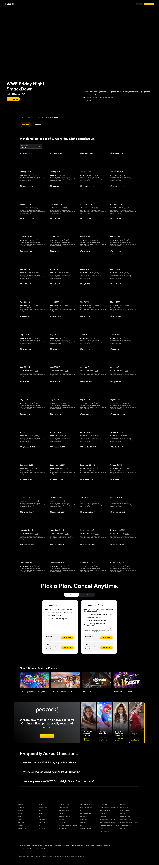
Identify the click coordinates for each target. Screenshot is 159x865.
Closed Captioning (125, 810)
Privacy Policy (37, 845)
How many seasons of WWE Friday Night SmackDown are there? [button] (58, 781)
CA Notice (57, 845)
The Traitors (83, 816)
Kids (19, 816)
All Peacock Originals (86, 828)
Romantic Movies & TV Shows (68, 825)
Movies (20, 810)
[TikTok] (127, 844)
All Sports (42, 828)
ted (81, 825)
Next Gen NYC (104, 813)
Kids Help (99, 845)
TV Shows (21, 807)
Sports (20, 819)
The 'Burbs (83, 822)
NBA (40, 810)
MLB (40, 825)
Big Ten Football (43, 819)
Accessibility (48, 845)
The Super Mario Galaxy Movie (109, 807)
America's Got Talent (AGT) (108, 819)
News (20, 813)
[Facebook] (122, 844)
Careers (107, 845)
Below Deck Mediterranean (108, 822)
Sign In (139, 4)
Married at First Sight (86, 807)
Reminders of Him (105, 810)
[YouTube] (132, 844)
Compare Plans (124, 807)
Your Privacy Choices (82, 845)
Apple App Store (125, 816)
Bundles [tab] (87, 594)
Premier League (43, 807)
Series (30, 117)
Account (122, 813)
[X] (122, 849)
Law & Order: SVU (105, 831)
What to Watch (63, 807)
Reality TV (62, 813)
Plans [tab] (71, 594)
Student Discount (125, 825)
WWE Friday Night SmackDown (47, 117)
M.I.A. (81, 810)
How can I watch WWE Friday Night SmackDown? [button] (50, 762)
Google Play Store (125, 819)
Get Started (149, 4)
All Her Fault (83, 819)
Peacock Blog (22, 828)
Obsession (103, 816)
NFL (40, 816)
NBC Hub (62, 822)
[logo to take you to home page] (9, 4)
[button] (34, 680)
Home (22, 117)
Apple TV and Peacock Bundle (129, 822)
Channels (21, 822)
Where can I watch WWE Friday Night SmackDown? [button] (51, 771)
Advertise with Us (25, 849)
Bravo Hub (62, 819)
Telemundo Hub (63, 828)
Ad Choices (66, 845)
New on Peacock (64, 810)
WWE (8, 94)
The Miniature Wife (85, 813)
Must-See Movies (64, 816)
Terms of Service (25, 845)
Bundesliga (42, 822)
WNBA (41, 813)
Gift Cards (123, 828)
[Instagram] (137, 844)
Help (92, 845)
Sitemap (20, 825)
